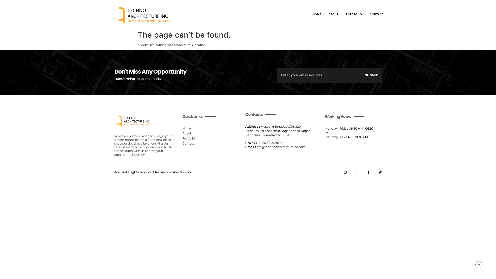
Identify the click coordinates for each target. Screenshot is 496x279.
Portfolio (354, 14)
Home (317, 14)
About (333, 14)
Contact (377, 14)
